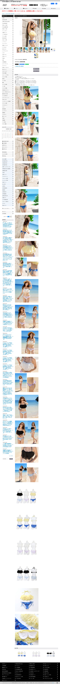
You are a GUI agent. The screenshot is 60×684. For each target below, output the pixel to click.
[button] (56, 3)
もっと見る (10, 455)
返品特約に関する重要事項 (20, 66)
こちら (53, 682)
